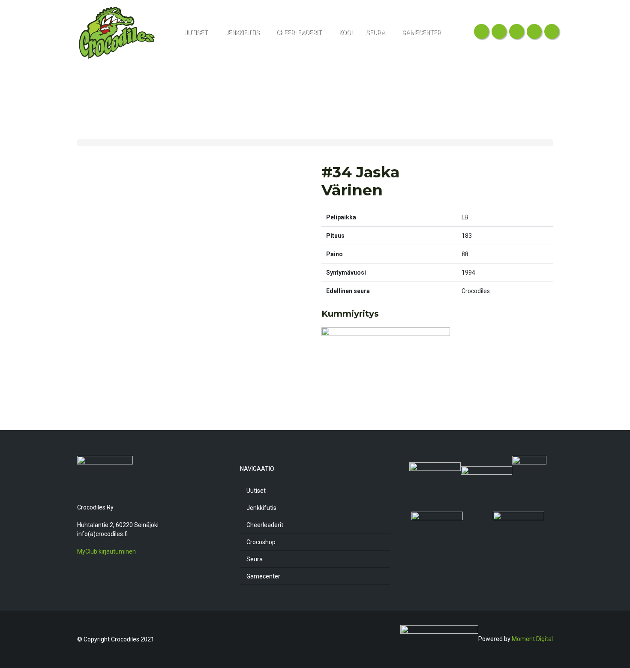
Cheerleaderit (264, 524)
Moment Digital (532, 638)
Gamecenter (263, 576)
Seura (254, 559)
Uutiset (256, 490)
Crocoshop (261, 542)
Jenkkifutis (261, 507)
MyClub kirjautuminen (106, 551)
